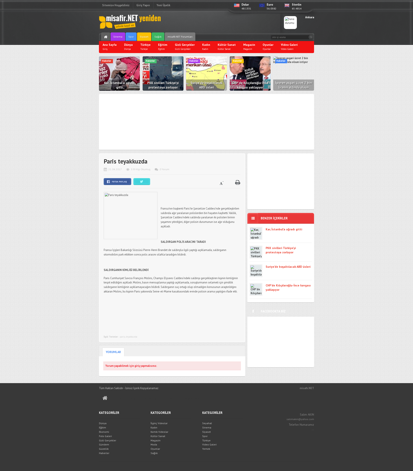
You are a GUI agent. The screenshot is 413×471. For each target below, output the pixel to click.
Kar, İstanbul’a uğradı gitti (284, 229)
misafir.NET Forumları (180, 36)
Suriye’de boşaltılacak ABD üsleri (288, 267)
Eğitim (102, 427)
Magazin (155, 440)
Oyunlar (155, 448)
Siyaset (144, 36)
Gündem (104, 444)
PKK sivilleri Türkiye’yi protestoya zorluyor (281, 250)
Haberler (104, 453)
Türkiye (206, 440)
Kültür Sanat (158, 436)
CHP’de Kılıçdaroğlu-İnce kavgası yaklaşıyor (288, 287)
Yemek (206, 448)
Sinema (117, 36)
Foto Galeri (105, 436)
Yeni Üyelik (163, 5)
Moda (154, 444)
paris (122, 336)
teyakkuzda (131, 336)
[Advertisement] (225, 22)
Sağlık (158, 36)
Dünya (102, 423)
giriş (137, 366)
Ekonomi (104, 431)
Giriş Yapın (143, 5)
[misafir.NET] (130, 21)
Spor (131, 36)
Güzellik (104, 448)
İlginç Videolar (159, 423)
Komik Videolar (159, 431)
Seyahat (207, 423)
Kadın (154, 427)
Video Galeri (209, 444)
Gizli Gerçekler (107, 440)
